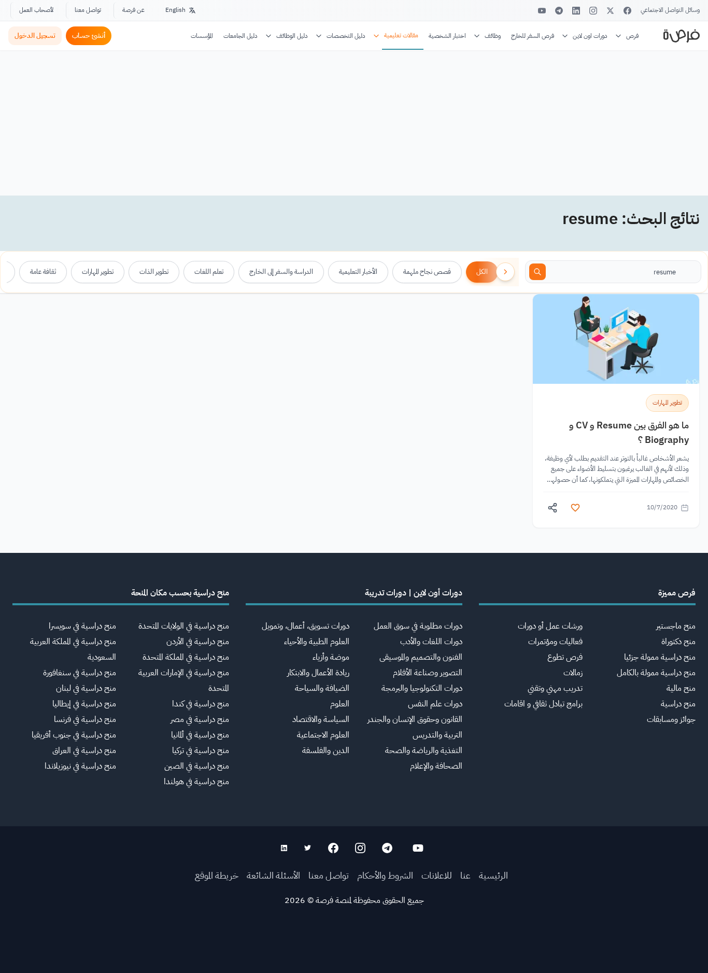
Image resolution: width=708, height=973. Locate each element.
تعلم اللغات (208, 271)
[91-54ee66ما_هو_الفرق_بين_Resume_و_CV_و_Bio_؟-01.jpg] (616, 339)
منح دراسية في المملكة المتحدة (186, 657)
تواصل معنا (88, 10)
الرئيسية (493, 875)
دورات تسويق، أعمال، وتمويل (305, 626)
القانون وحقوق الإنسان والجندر (414, 719)
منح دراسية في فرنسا (85, 719)
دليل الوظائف (292, 35)
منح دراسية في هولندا (196, 781)
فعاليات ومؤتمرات (555, 641)
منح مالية (681, 688)
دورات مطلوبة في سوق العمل (418, 626)
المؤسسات (202, 35)
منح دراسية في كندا (200, 704)
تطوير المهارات (98, 271)
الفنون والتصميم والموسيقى (420, 657)
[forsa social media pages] (418, 848)
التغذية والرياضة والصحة (423, 750)
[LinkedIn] (576, 11)
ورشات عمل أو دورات (550, 626)
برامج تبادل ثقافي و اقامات (543, 704)
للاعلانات (436, 875)
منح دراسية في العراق (84, 750)
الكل (482, 271)
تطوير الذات (153, 271)
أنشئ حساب (88, 35)
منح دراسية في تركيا (200, 750)
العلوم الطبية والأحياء (316, 641)
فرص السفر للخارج (532, 35)
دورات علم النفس (435, 704)
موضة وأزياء (331, 657)
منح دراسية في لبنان (86, 688)
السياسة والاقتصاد (320, 719)
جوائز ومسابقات (671, 719)
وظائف (493, 35)
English (175, 10)
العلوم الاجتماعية (323, 735)
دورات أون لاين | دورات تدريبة (413, 593)
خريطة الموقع (216, 875)
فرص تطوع (565, 657)
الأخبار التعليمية (358, 271)
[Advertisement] (354, 949)
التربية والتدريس (437, 735)
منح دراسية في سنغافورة (79, 672)
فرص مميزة (677, 593)
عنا (465, 875)
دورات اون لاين (590, 35)
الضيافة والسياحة (322, 688)
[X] (610, 11)
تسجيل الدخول (35, 35)
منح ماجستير (676, 626)
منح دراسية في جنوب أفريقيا (74, 735)
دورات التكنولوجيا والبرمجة (421, 688)
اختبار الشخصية (447, 35)
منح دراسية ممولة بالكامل (656, 672)
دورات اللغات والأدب (431, 641)
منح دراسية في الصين (196, 766)
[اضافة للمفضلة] (575, 507)
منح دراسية (678, 704)
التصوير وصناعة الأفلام (427, 672)
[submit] (537, 271)
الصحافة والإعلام (436, 766)
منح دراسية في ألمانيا (200, 735)
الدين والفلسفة (325, 750)
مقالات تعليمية (401, 35)
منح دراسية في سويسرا (82, 626)
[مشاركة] (552, 507)
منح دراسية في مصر (200, 719)
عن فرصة (133, 10)
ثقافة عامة (43, 271)
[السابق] (505, 271)
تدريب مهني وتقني (555, 688)
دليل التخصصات (346, 35)
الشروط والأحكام (385, 875)
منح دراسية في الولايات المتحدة (183, 626)
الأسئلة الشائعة (273, 875)
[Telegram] (559, 11)
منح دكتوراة (678, 641)
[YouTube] (542, 11)
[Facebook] (627, 11)
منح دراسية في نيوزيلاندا (80, 766)
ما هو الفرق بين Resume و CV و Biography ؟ (629, 432)
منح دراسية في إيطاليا (84, 704)
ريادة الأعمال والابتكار (318, 672)
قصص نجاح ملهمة (427, 271)
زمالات (573, 672)
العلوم (339, 704)
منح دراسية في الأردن (197, 641)
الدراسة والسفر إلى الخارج (281, 271)
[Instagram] (593, 11)
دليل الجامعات (240, 35)
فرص (632, 35)
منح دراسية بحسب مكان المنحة (180, 593)
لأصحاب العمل (36, 10)
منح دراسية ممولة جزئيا (660, 657)
